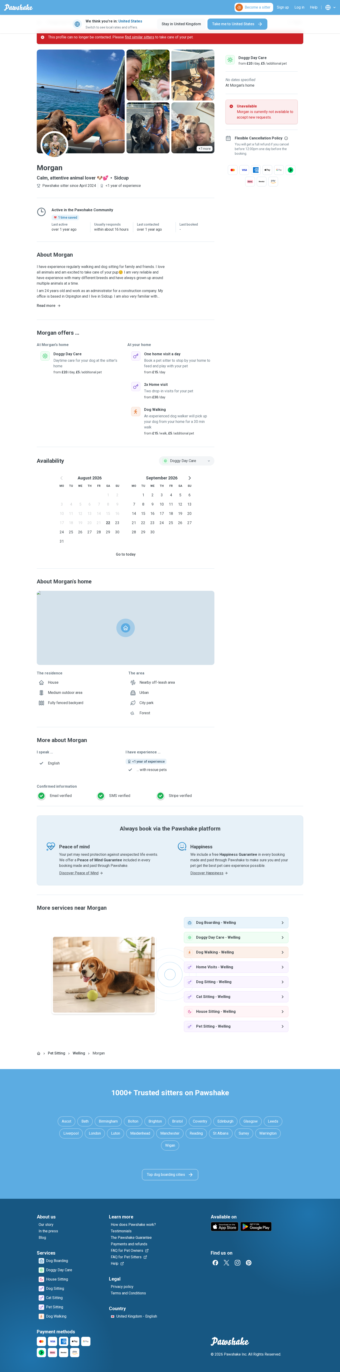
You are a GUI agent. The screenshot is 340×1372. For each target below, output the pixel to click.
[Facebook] (215, 1262)
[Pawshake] (18, 7)
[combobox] (186, 461)
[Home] (38, 1053)
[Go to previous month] (61, 478)
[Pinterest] (248, 1262)
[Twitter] (226, 1262)
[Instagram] (237, 1262)
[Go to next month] (189, 478)
